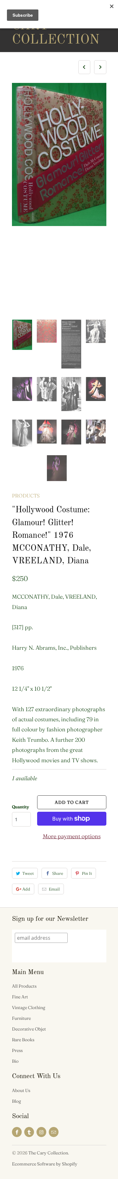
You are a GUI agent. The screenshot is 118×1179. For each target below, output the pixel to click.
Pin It (87, 873)
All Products (24, 986)
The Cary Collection (37, 26)
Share (57, 873)
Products (26, 495)
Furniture (21, 1018)
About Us (21, 1090)
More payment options (72, 836)
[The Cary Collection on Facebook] (17, 1132)
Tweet (28, 873)
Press (17, 1050)
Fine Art (20, 997)
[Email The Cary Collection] (54, 1132)
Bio (15, 1061)
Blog (16, 1101)
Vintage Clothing (28, 1007)
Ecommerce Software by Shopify (44, 1164)
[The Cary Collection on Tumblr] (29, 1132)
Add (26, 889)
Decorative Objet (29, 1029)
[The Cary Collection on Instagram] (41, 1132)
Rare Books (23, 1040)
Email (54, 889)
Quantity (20, 806)
